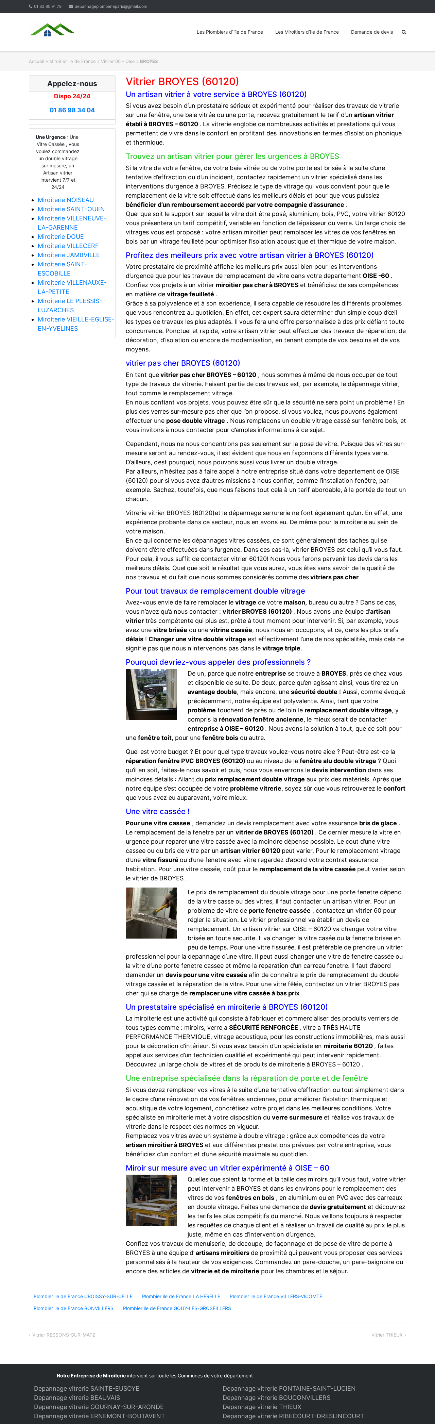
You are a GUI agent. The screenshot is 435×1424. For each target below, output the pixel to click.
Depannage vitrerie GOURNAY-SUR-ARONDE (99, 1406)
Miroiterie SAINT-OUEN (71, 209)
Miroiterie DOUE (61, 236)
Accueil (36, 61)
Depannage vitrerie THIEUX (262, 1406)
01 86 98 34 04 (72, 110)
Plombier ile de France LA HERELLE (181, 1296)
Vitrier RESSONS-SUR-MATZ (63, 1335)
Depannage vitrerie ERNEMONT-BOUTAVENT (99, 1416)
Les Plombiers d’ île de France (230, 32)
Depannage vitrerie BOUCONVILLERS (276, 1397)
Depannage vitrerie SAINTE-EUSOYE (86, 1388)
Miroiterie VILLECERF (68, 245)
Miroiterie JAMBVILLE (69, 255)
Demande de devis (372, 32)
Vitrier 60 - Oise (118, 61)
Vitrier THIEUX (387, 1335)
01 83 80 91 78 (48, 6)
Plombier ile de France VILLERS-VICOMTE (276, 1296)
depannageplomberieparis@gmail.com (111, 6)
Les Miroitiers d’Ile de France (307, 32)
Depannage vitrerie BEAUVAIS (77, 1397)
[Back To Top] (418, 1407)
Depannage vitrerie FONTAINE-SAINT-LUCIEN (289, 1388)
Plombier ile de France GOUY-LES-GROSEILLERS (177, 1308)
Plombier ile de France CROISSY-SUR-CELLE (83, 1296)
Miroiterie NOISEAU (66, 199)
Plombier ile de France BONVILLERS (74, 1308)
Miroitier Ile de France (72, 61)
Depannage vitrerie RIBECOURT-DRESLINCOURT (293, 1416)
